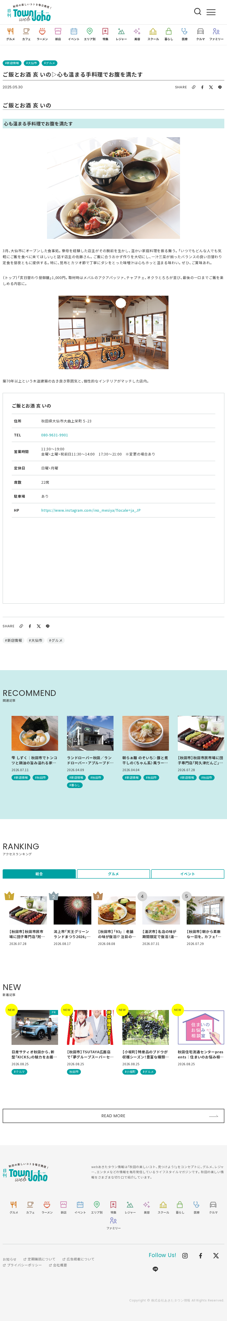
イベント (187, 873)
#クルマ (19, 1071)
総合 (39, 873)
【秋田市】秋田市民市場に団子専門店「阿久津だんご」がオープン (200, 760)
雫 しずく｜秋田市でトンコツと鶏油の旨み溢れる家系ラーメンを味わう (34, 760)
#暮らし (74, 785)
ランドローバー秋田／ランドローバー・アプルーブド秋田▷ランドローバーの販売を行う (89, 760)
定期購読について (41, 1259)
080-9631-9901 (54, 435)
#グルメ (49, 63)
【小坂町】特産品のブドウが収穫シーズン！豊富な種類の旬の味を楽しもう (145, 1054)
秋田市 (73, 1071)
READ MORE (113, 1116)
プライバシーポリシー (24, 1265)
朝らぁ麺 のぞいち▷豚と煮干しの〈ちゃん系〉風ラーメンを (145, 760)
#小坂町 (130, 1071)
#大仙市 (31, 63)
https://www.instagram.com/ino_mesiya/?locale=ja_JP (91, 510)
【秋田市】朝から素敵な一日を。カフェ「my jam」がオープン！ (205, 934)
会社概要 (59, 1265)
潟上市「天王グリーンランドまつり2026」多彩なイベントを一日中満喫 (72, 934)
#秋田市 (40, 777)
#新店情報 (12, 63)
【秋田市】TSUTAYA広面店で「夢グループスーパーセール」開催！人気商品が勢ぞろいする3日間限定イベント (89, 1054)
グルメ (113, 873)
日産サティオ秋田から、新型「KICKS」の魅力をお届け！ (33, 1054)
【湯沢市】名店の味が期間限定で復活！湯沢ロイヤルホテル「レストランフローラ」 (160, 934)
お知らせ (10, 1259)
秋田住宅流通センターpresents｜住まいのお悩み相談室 (201, 1054)
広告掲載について (80, 1259)
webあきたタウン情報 (25, 1172)
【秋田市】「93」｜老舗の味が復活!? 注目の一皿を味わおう (115, 934)
